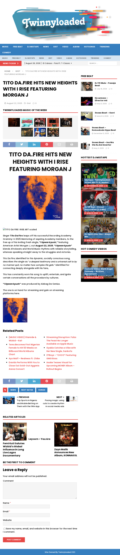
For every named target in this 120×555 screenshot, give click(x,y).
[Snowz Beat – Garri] (87, 116)
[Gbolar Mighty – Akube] (40, 132)
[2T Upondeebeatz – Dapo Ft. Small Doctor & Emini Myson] (53, 132)
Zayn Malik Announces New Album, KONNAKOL (65, 452)
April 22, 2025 (92, 213)
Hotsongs (89, 46)
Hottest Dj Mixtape (94, 157)
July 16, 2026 (102, 89)
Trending (105, 46)
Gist (55, 46)
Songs (41, 390)
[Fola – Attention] (53, 122)
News (46, 46)
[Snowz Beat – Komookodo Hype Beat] (85, 130)
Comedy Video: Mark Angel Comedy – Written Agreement (99, 271)
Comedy (6, 52)
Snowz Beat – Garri (105, 112)
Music (5, 46)
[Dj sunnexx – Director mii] (87, 101)
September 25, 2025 (95, 186)
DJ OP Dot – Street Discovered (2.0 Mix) (95, 208)
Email (6, 511)
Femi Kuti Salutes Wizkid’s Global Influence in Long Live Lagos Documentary (13, 449)
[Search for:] (102, 63)
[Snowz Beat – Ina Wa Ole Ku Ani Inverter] (85, 145)
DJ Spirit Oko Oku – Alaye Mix (98, 235)
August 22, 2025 (14, 103)
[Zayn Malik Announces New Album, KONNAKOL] (66, 435)
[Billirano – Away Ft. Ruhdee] (14, 122)
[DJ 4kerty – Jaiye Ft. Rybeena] (27, 122)
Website (7, 520)
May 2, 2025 (99, 148)
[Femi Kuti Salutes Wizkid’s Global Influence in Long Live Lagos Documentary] (15, 432)
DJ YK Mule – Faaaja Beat (105, 84)
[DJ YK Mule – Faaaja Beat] (87, 86)
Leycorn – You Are (39, 439)
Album (76, 46)
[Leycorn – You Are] (40, 429)
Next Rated (27, 390)
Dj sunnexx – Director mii (101, 99)
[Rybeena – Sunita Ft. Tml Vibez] (27, 132)
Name (6, 503)
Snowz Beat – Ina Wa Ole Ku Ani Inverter (103, 143)
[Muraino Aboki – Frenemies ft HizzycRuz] (66, 122)
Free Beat (18, 46)
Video (65, 46)
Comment (8, 480)
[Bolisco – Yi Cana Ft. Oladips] (40, 122)
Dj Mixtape (33, 46)
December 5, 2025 (101, 133)
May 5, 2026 (102, 103)
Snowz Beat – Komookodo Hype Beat (104, 128)
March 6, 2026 (102, 116)
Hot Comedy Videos (94, 249)
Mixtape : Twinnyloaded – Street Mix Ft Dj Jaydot (98, 181)
